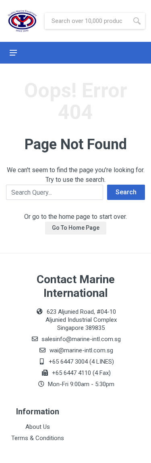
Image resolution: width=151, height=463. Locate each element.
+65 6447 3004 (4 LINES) (80, 361)
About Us (37, 426)
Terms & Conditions (37, 438)
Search (126, 192)
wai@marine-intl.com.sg (80, 350)
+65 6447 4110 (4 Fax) (80, 373)
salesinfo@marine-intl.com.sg (80, 339)
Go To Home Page (75, 227)
